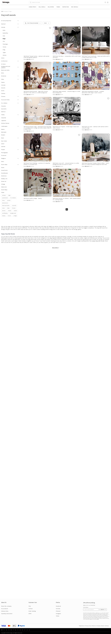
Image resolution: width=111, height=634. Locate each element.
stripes (9, 210)
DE (11, 629)
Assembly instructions (6, 613)
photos (3, 210)
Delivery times (4, 611)
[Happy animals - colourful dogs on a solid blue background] (79, 63)
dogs (9, 195)
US (1, 629)
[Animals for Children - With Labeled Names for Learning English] (79, 170)
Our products (4, 608)
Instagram (58, 613)
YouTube (58, 608)
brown (9, 215)
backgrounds (13, 213)
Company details (100, 625)
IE (29, 629)
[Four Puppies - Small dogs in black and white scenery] (79, 98)
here (98, 619)
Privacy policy (88, 625)
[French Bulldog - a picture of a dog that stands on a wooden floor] (50, 135)
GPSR (30, 613)
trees (3, 208)
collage (15, 215)
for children (13, 197)
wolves (8, 200)
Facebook (58, 606)
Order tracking (32, 611)
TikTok (57, 616)
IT (13, 629)
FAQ (30, 606)
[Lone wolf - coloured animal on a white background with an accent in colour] (79, 135)
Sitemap (107, 625)
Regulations (81, 625)
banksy (3, 215)
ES (20, 629)
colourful (14, 205)
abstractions (5, 203)
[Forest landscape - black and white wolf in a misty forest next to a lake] (108, 28)
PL (4, 629)
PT (17, 629)
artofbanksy (5, 213)
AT (24, 629)
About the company (6, 606)
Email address (85, 607)
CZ (27, 629)
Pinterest (58, 611)
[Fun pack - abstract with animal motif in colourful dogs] (108, 98)
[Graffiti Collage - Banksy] (50, 170)
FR (8, 629)
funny (3, 200)
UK (6, 629)
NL (15, 629)
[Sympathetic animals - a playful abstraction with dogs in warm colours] (108, 63)
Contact (31, 608)
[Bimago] (6, 2)
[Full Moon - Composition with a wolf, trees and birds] (79, 28)
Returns (94, 625)
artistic (15, 210)
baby (8, 208)
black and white (5, 205)
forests (13, 208)
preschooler (5, 197)
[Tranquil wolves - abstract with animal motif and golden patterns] (50, 28)
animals (4, 195)
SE (22, 629)
